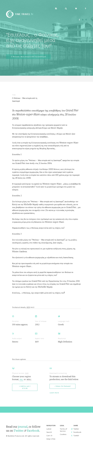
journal (22, 426)
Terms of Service (63, 430)
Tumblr (76, 436)
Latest (48, 429)
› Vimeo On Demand (62, 386)
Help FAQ (50, 439)
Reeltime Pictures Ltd (16, 436)
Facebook (33, 430)
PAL (21, 379)
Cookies (63, 434)
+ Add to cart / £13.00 (25, 387)
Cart (49, 436)
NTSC (29, 379)
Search (49, 432)
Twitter (19, 430)
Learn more (54, 393)
